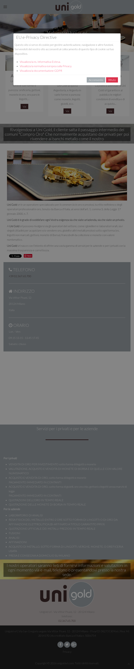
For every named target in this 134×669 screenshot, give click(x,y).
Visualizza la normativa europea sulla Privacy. (46, 66)
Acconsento (96, 79)
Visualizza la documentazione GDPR (41, 70)
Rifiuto (112, 79)
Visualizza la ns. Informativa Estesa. (40, 61)
